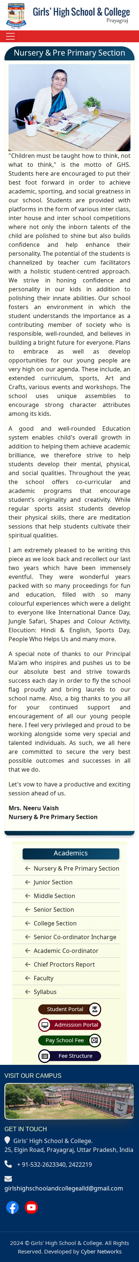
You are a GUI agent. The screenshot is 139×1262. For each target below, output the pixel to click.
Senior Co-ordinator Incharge (74, 937)
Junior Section (52, 882)
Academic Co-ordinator (65, 951)
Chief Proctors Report (63, 964)
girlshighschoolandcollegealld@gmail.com (63, 1188)
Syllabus (44, 992)
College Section (54, 923)
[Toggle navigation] (10, 36)
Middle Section (53, 896)
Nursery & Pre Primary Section (75, 868)
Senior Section (53, 909)
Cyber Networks (101, 1251)
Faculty (42, 978)
